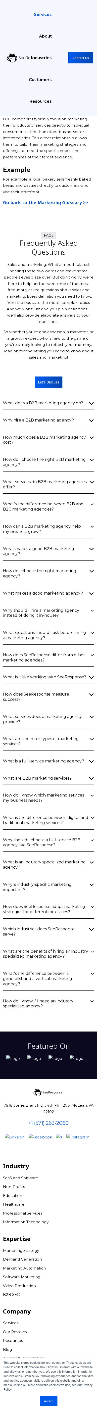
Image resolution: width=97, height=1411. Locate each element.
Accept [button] (48, 1401)
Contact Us (81, 57)
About (45, 36)
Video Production (19, 1285)
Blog (7, 1349)
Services (43, 14)
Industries (41, 57)
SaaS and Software (20, 1178)
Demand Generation (22, 1259)
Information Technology (25, 1222)
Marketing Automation (24, 1268)
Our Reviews (15, 1331)
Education (12, 1195)
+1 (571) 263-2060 (48, 1123)
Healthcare (13, 1204)
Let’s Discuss (48, 382)
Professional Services (22, 1213)
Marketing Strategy (21, 1250)
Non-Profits (14, 1186)
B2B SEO (11, 1294)
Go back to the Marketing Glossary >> (45, 202)
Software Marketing (21, 1276)
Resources (41, 101)
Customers (40, 79)
